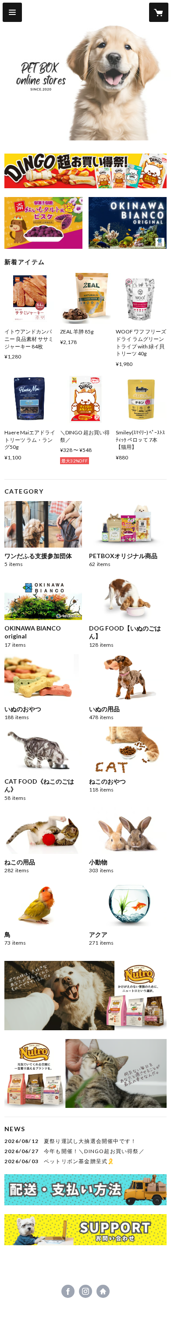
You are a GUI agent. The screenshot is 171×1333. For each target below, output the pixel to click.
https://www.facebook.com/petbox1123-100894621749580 (68, 1291)
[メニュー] (12, 12)
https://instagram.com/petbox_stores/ (85, 1291)
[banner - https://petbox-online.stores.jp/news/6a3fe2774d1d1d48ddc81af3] (85, 171)
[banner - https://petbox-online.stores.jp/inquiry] (85, 1229)
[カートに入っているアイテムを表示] (158, 12)
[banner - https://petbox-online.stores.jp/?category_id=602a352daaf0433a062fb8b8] (128, 223)
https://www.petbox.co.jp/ (103, 1291)
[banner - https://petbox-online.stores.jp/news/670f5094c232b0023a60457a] (85, 1189)
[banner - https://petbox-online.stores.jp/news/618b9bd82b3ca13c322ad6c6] (43, 223)
